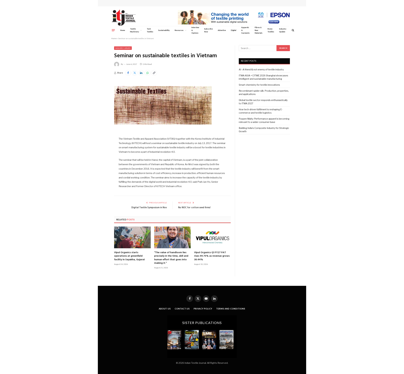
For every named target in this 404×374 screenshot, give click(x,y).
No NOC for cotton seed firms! (194, 207)
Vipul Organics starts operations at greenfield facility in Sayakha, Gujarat (129, 256)
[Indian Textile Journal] (123, 18)
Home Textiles (270, 30)
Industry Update (282, 30)
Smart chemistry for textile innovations (259, 84)
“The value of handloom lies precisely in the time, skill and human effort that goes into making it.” (171, 258)
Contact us (182, 308)
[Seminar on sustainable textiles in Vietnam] (163, 130)
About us (165, 308)
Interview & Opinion (195, 30)
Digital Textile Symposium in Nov (149, 207)
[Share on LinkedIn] (141, 73)
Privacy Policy (203, 308)
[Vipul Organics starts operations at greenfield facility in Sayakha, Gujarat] (132, 237)
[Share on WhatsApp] (147, 73)
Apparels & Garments (245, 30)
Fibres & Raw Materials (259, 30)
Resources (179, 30)
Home (122, 30)
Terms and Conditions (230, 308)
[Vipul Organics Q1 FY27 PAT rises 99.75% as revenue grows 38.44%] (212, 237)
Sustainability (164, 30)
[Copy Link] (154, 73)
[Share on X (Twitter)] (134, 73)
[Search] (292, 30)
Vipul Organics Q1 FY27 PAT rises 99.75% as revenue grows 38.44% (212, 256)
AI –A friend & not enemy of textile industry (261, 69)
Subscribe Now (208, 30)
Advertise (222, 30)
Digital (233, 30)
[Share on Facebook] (128, 73)
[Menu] (113, 30)
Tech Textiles (150, 30)
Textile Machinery (134, 30)
